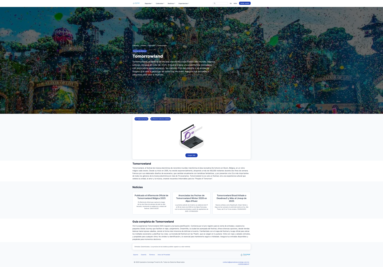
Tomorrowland (162, 45)
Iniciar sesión (244, 3)
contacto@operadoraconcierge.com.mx (236, 262)
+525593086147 (243, 264)
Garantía (143, 254)
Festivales (151, 45)
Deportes (148, 3)
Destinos (171, 3)
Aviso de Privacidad (164, 254)
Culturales (159, 3)
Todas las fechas (142, 119)
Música (143, 45)
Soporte (135, 254)
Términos (152, 254)
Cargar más (191, 155)
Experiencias (183, 3)
